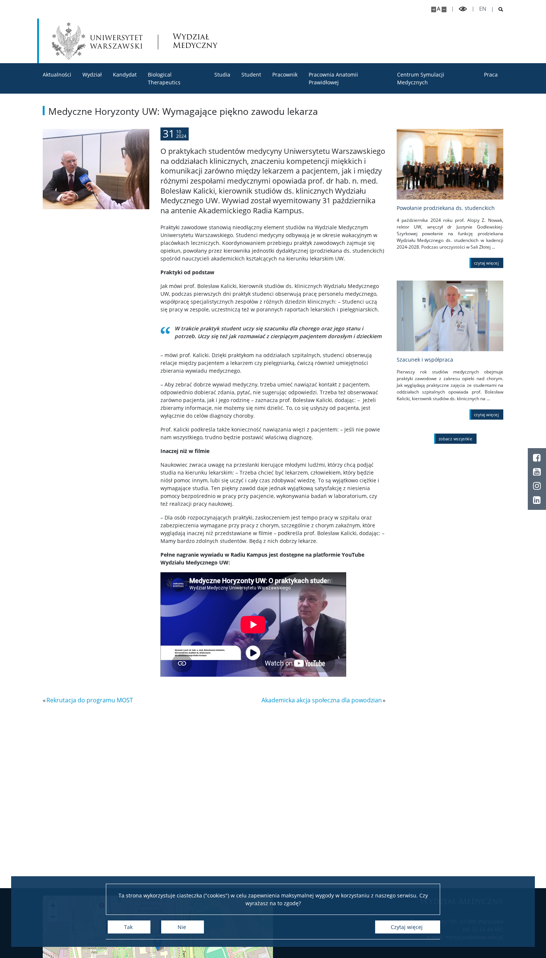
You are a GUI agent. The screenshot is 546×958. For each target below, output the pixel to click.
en (482, 9)
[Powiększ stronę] (433, 9)
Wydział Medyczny (195, 40)
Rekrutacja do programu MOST (89, 700)
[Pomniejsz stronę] (444, 9)
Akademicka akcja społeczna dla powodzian (321, 700)
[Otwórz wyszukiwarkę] (498, 9)
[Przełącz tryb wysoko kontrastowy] (462, 9)
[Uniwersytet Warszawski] (97, 40)
